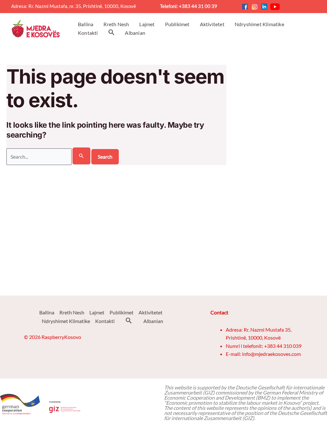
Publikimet (121, 312)
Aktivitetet (151, 312)
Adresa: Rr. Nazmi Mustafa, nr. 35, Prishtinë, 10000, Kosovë (76, 6)
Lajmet (96, 312)
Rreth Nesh (71, 312)
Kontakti (105, 321)
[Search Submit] (81, 155)
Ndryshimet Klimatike (66, 321)
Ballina (46, 312)
